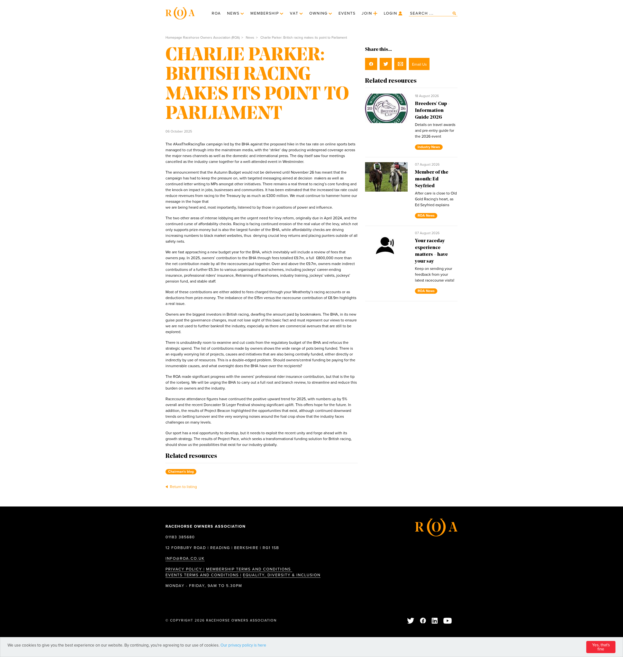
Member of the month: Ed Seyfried (431, 179)
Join (367, 13)
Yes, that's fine (601, 647)
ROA (216, 13)
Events (347, 13)
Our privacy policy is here (243, 645)
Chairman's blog (181, 472)
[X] (411, 621)
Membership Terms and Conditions (249, 569)
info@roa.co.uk (185, 558)
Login (390, 13)
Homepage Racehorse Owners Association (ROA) (202, 38)
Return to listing (183, 486)
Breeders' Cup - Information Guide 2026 (432, 110)
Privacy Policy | (185, 569)
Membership (264, 13)
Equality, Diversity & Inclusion (282, 575)
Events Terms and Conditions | (203, 575)
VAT (294, 13)
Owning (318, 13)
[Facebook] (423, 621)
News (233, 13)
